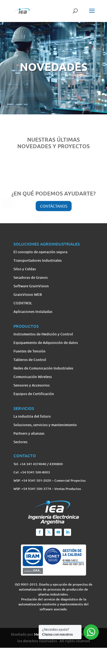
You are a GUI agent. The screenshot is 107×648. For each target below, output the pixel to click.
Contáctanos (53, 205)
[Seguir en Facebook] (39, 532)
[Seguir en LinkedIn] (67, 532)
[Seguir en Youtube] (58, 532)
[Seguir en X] (48, 532)
